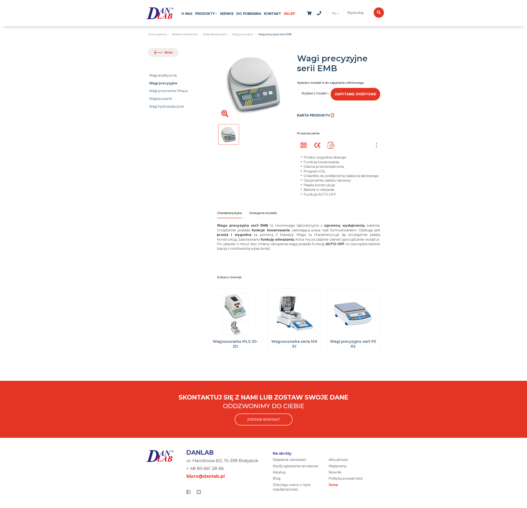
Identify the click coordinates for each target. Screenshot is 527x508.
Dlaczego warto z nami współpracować (291, 487)
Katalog (279, 472)
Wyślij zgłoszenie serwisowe (295, 466)
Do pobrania (248, 14)
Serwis (227, 14)
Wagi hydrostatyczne (166, 106)
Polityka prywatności (346, 478)
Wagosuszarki (160, 99)
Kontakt (272, 14)
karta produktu (313, 115)
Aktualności (338, 460)
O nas (186, 14)
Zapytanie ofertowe (355, 94)
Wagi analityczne (163, 75)
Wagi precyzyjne (163, 83)
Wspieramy (338, 466)
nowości (329, 12)
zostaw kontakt (263, 420)
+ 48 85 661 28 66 (205, 468)
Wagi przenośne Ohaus (168, 91)
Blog (277, 478)
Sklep (289, 14)
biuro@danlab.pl (205, 476)
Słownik (335, 472)
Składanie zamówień (289, 460)
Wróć (168, 52)
